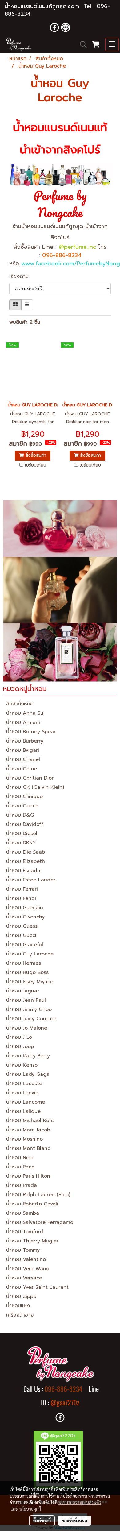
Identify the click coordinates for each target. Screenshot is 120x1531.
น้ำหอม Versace (24, 1278)
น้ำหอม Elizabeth (25, 861)
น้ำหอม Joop (20, 1046)
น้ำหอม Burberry (24, 741)
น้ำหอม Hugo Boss (27, 972)
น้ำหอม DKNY (21, 843)
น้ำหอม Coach (22, 805)
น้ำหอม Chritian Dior (30, 778)
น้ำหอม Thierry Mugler (32, 1241)
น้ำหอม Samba (22, 1213)
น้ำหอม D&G (20, 815)
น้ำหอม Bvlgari (22, 750)
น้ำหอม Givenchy (25, 917)
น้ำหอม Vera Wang (28, 1268)
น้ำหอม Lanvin (22, 1092)
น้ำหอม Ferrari (22, 889)
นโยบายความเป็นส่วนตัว (79, 1502)
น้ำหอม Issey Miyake (29, 981)
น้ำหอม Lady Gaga (28, 1074)
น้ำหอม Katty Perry (28, 1055)
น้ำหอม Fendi (21, 898)
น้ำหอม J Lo (19, 1037)
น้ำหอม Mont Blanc (28, 1148)
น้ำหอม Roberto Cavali (32, 1204)
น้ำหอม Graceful (24, 944)
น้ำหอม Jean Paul (26, 1000)
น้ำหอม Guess (22, 926)
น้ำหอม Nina (20, 1157)
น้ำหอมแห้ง (18, 1305)
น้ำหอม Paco (20, 1167)
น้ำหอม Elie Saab (25, 852)
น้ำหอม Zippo (21, 1296)
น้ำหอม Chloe (21, 768)
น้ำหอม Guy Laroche (30, 954)
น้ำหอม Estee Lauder (30, 880)
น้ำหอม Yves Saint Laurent (37, 1287)
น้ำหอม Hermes (23, 963)
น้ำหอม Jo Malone (26, 1028)
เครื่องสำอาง (20, 1315)
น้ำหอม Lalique (23, 1111)
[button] (81, 44)
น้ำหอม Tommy (23, 1250)
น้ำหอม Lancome (25, 1102)
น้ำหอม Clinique (24, 796)
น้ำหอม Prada (21, 1185)
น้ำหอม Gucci (21, 935)
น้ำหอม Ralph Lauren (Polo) (38, 1194)
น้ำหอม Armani (23, 722)
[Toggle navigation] (112, 44)
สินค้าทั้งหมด (20, 704)
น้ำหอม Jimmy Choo (29, 1009)
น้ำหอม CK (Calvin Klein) (35, 787)
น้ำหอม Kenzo (22, 1065)
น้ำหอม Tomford (24, 1231)
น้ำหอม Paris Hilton (28, 1176)
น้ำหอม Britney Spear (31, 731)
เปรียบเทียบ (35, 465)
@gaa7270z (64, 1402)
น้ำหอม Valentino (26, 1259)
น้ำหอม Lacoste (24, 1083)
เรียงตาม (21, 276)
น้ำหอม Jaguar (22, 991)
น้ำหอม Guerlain (24, 907)
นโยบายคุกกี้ (30, 1509)
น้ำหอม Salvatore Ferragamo (39, 1222)
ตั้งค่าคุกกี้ (42, 1520)
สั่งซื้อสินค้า (35, 455)
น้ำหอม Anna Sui (25, 713)
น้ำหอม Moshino (24, 1139)
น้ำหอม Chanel (23, 759)
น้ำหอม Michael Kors (30, 1120)
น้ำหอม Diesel (21, 833)
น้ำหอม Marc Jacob (28, 1130)
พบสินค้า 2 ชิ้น (24, 322)
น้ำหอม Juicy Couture (31, 1018)
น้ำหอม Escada (23, 870)
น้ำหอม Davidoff (24, 824)
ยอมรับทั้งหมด (74, 1520)
